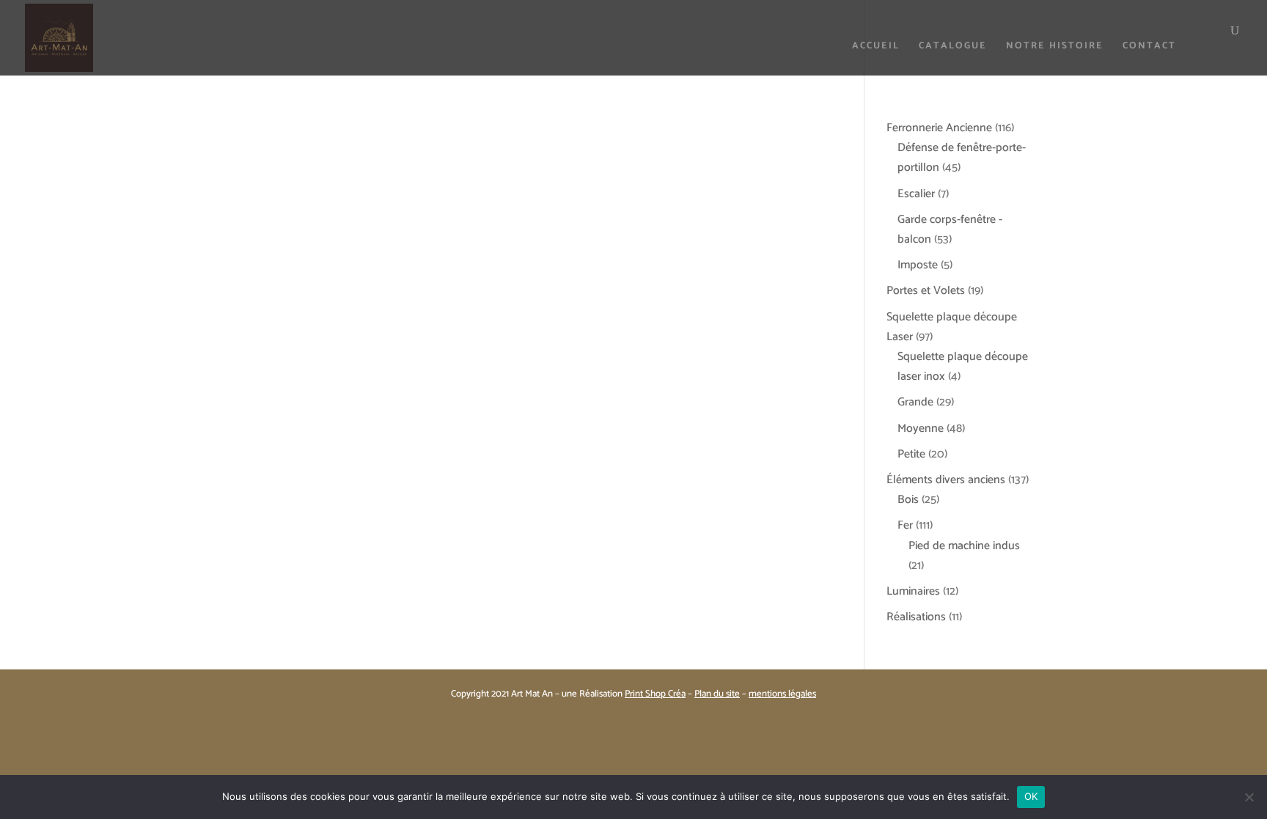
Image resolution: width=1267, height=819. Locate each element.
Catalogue (953, 47)
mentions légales (782, 694)
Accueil (876, 47)
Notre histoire (1054, 47)
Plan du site (717, 694)
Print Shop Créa (655, 694)
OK (1031, 796)
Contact (1149, 47)
